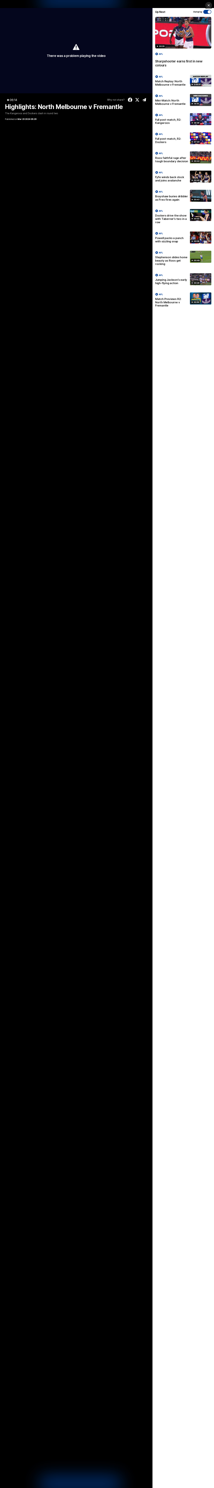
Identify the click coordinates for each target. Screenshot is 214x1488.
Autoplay (197, 12)
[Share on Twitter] (137, 99)
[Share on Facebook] (130, 99)
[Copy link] (144, 99)
